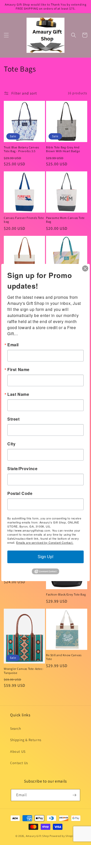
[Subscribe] (74, 795)
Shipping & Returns (25, 740)
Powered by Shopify (63, 836)
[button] (6, 35)
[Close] (85, 268)
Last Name (18, 394)
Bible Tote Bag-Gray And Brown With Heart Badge (63, 149)
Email (13, 345)
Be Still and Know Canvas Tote (63, 657)
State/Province (22, 469)
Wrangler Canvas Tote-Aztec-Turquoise (23, 671)
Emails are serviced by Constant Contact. (44, 542)
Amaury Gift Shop (37, 836)
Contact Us (19, 763)
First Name (18, 370)
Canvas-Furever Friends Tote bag (24, 220)
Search (15, 728)
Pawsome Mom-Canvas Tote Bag (65, 220)
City (11, 444)
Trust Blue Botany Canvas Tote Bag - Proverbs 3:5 (21, 149)
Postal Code (20, 493)
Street (13, 419)
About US (18, 751)
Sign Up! (45, 557)
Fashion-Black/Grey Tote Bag (66, 594)
